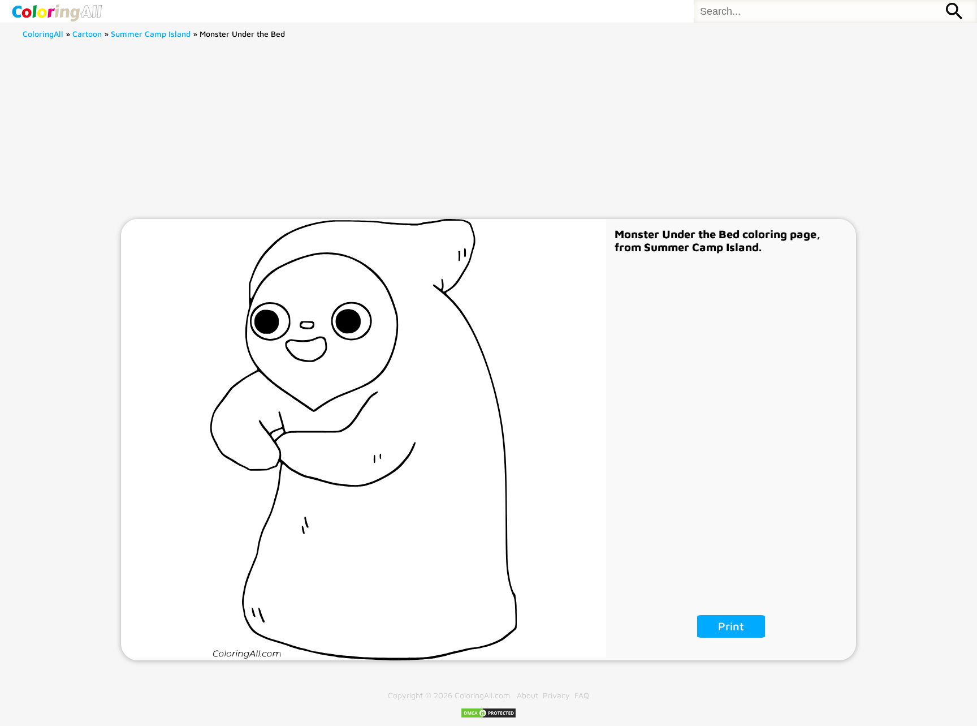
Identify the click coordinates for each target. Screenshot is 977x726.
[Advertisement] (488, 134)
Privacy (556, 695)
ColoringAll (43, 33)
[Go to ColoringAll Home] (56, 11)
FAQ (581, 695)
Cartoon (87, 33)
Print (731, 626)
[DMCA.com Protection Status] (488, 715)
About (527, 695)
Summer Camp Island (151, 33)
